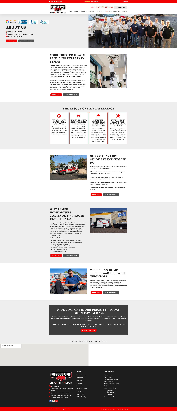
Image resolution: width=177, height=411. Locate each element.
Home (70, 11)
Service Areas (116, 11)
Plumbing (99, 11)
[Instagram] (53, 401)
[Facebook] (50, 401)
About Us (107, 11)
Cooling (76, 11)
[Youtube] (56, 401)
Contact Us (124, 11)
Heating (83, 11)
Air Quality (91, 11)
